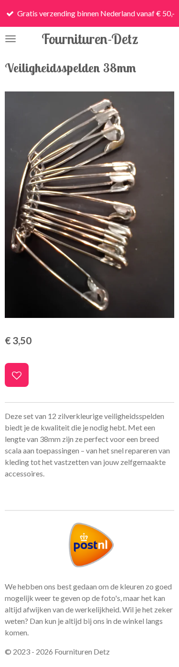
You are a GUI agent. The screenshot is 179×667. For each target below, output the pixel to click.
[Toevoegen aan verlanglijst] (17, 375)
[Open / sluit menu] (10, 39)
